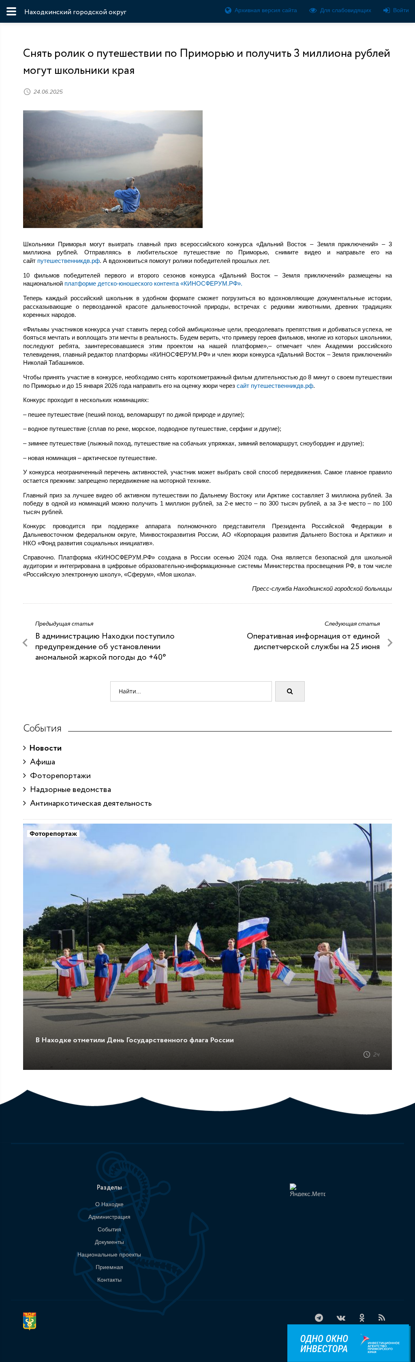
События (109, 1229)
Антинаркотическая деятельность (89, 803)
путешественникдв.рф (68, 260)
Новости (44, 748)
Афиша (40, 762)
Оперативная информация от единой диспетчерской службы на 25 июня (313, 641)
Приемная (109, 1267)
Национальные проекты (109, 1254)
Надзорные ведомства (68, 790)
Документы (109, 1242)
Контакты (109, 1279)
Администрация (109, 1217)
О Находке (109, 1204)
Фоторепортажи (58, 776)
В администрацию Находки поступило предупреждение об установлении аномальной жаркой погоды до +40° (105, 646)
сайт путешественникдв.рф (275, 385)
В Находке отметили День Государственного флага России (134, 1040)
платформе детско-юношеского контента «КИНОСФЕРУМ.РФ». (153, 283)
